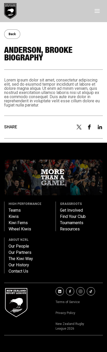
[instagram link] (80, 291)
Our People (19, 246)
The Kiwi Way (21, 259)
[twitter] (79, 127)
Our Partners (20, 252)
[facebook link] (70, 291)
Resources (70, 229)
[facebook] (89, 127)
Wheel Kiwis (20, 229)
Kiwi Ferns (18, 223)
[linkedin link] (60, 291)
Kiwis (14, 217)
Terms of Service (68, 302)
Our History (19, 265)
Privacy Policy (65, 313)
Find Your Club (73, 217)
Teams (15, 210)
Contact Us (18, 271)
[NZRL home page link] (10, 11)
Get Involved (71, 210)
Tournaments (71, 223)
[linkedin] (100, 127)
